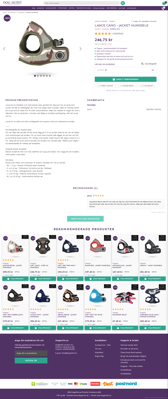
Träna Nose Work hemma (131, 353)
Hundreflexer (125, 370)
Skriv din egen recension (85, 219)
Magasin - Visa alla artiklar (131, 366)
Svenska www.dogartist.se (78, 395)
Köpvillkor (99, 353)
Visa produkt (17, 279)
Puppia (112, 21)
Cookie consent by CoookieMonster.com (156, 397)
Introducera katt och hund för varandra (132, 361)
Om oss (98, 349)
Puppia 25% (115, 29)
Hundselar (20, 12)
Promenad (12, 12)
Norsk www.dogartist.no (101, 395)
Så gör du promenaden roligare (133, 356)
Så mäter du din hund (129, 349)
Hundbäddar (125, 374)
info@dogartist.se (69, 353)
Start (5, 12)
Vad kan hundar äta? (129, 345)
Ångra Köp (99, 356)
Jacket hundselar (32, 12)
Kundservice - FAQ (103, 345)
